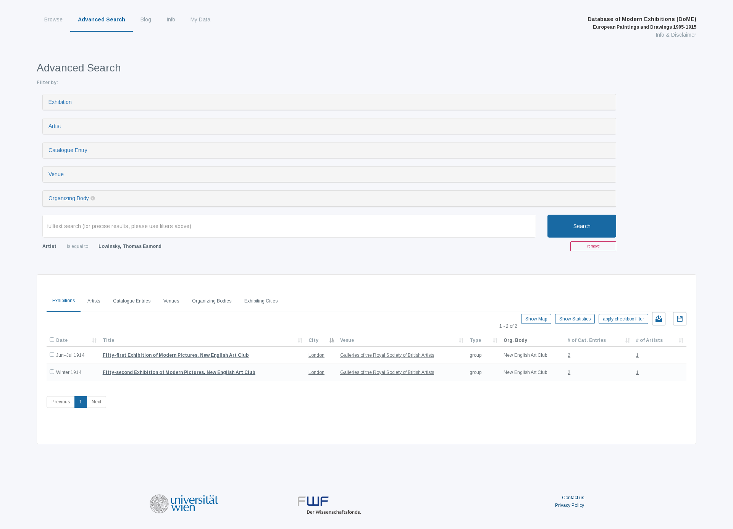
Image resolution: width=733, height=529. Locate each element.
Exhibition (60, 102)
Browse (53, 19)
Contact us (573, 497)
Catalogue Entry (67, 150)
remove (593, 246)
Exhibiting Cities (261, 301)
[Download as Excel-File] (659, 318)
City (313, 340)
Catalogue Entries (131, 301)
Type (475, 340)
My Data (200, 19)
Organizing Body (68, 198)
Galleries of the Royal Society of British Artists (387, 355)
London (316, 355)
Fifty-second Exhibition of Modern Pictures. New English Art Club (179, 372)
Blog (145, 19)
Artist (54, 126)
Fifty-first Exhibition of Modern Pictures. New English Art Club (176, 355)
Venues (171, 301)
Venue (56, 174)
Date (62, 340)
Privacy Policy (569, 505)
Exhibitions (63, 300)
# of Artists (649, 340)
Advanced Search (101, 19)
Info (170, 19)
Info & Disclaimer (676, 35)
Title (108, 340)
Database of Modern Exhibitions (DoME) (642, 23)
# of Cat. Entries (587, 340)
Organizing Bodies (211, 301)
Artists (93, 301)
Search (582, 226)
